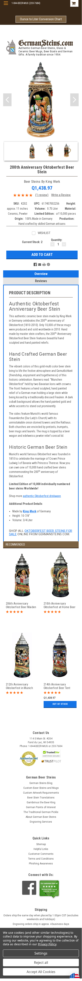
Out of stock (60, 704)
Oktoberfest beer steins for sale (40, 532)
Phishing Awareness (41, 863)
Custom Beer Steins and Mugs (41, 787)
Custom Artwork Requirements (41, 792)
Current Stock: (32, 242)
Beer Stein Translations (41, 797)
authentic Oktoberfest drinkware (42, 496)
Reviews (41, 281)
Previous (7, 99)
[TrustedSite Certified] (51, 753)
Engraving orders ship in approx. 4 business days (41, 924)
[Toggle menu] (6, 6)
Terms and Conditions (41, 858)
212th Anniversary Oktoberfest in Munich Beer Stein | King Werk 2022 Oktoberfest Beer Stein (19, 686)
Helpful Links (41, 849)
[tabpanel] (22, 591)
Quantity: (56, 240)
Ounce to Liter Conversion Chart (41, 19)
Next (74, 99)
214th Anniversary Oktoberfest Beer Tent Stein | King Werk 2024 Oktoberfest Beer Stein (58, 686)
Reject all (41, 962)
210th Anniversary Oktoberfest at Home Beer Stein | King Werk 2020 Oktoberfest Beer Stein (59, 605)
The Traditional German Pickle (40, 812)
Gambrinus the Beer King (41, 802)
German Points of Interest (41, 807)
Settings (40, 953)
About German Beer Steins (41, 816)
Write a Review (61, 195)
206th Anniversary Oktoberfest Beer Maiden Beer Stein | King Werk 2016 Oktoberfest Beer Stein (21, 605)
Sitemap (41, 844)
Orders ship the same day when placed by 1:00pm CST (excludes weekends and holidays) (40, 917)
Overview (41, 274)
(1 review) (41, 195)
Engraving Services (41, 821)
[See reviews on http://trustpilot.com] (49, 889)
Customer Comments (40, 853)
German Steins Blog (40, 783)
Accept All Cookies (41, 971)
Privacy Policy (47, 944)
